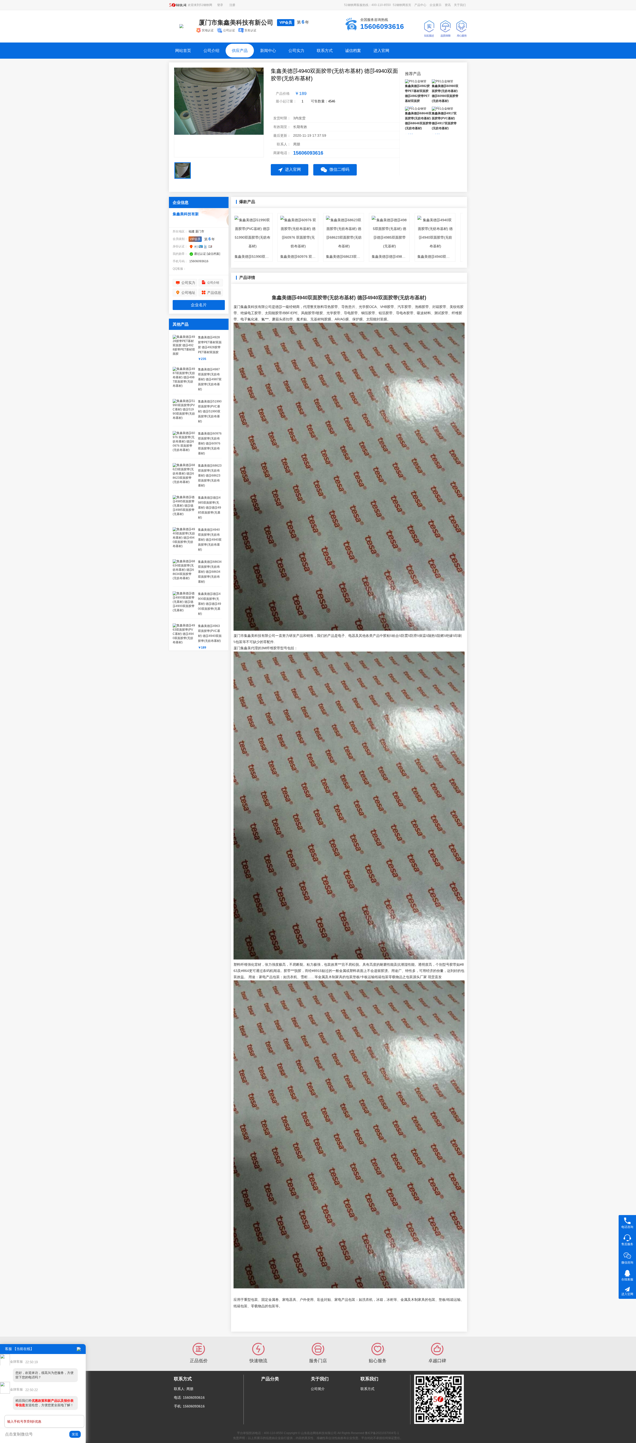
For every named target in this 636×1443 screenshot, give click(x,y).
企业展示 (435, 5)
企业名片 (199, 305)
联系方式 (325, 50)
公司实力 (296, 50)
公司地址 (188, 293)
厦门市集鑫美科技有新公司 (236, 22)
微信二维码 (339, 169)
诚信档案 (353, 50)
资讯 (448, 5)
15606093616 (308, 153)
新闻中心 (268, 50)
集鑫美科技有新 (186, 214)
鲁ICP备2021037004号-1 (382, 1433)
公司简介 (318, 1389)
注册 (232, 5)
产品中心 (420, 5)
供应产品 (240, 50)
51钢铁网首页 (402, 5)
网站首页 (183, 50)
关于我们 (460, 5)
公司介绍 (211, 50)
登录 (220, 5)
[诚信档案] (213, 254)
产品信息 (214, 293)
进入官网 (381, 50)
